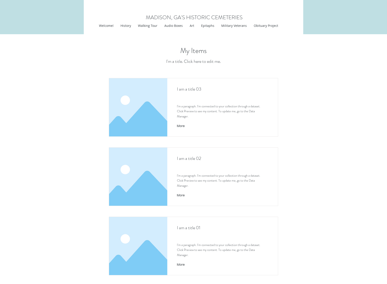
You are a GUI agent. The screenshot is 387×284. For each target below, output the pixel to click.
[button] (192, 25)
